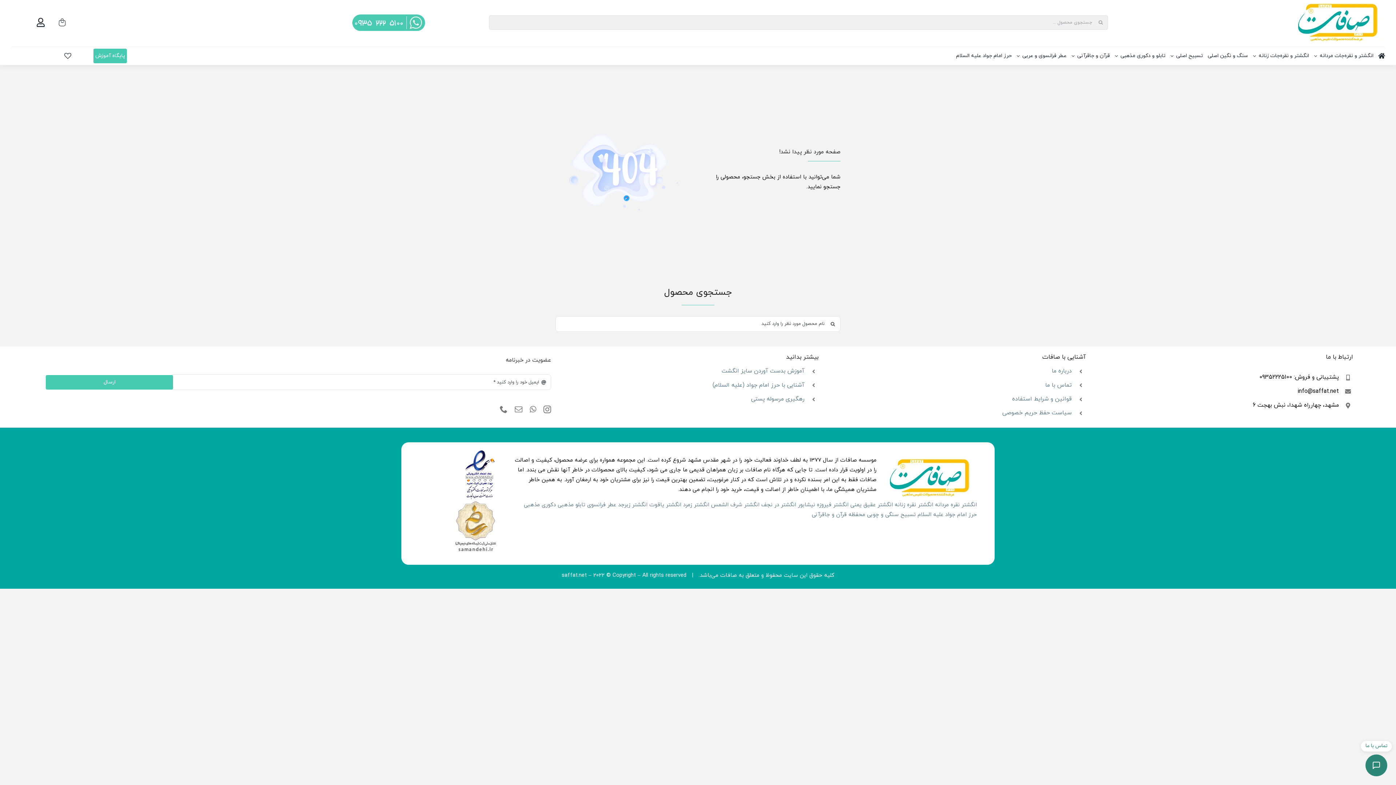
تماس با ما (1058, 385)
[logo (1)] (475, 502)
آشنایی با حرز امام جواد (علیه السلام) (759, 385)
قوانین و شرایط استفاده (1042, 399)
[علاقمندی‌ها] (67, 56)
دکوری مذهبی (540, 505)
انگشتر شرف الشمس (735, 505)
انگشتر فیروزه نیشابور (823, 505)
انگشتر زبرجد (632, 505)
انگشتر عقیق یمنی (871, 505)
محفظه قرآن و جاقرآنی (838, 515)
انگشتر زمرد (696, 505)
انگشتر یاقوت (665, 505)
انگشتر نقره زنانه (914, 505)
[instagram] (547, 409)
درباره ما (1062, 371)
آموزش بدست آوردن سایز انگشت (763, 371)
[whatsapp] (533, 409)
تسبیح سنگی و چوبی (891, 515)
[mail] (518, 409)
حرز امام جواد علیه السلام (947, 515)
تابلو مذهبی (571, 505)
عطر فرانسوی (601, 505)
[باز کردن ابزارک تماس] (1376, 765)
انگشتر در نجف (778, 505)
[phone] (504, 409)
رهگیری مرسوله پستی (778, 399)
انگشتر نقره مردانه (956, 505)
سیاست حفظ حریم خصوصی (1037, 413)
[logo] (480, 452)
